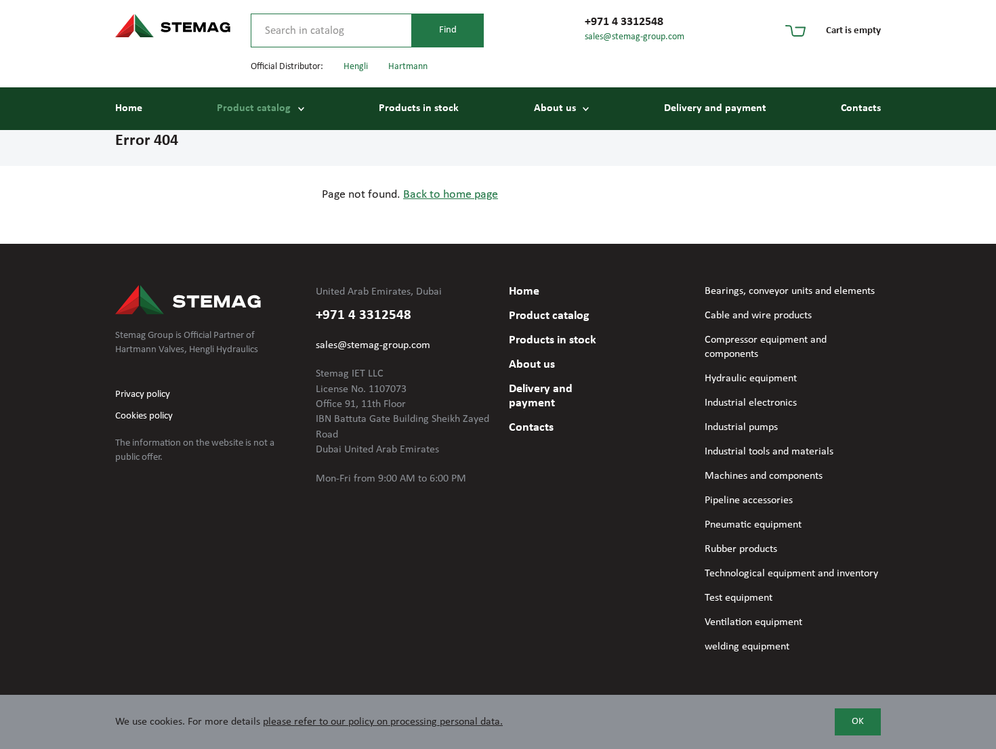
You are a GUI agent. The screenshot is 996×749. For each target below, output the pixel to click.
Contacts (861, 108)
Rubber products (741, 549)
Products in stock (419, 108)
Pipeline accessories (749, 500)
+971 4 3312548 (624, 22)
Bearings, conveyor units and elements (790, 291)
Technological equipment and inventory (791, 573)
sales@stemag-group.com (634, 37)
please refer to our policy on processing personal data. (383, 721)
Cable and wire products (758, 315)
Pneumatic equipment (753, 524)
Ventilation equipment (753, 622)
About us (555, 108)
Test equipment (738, 598)
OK (858, 721)
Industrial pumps (741, 427)
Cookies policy (144, 416)
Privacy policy (142, 394)
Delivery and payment (715, 108)
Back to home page (450, 194)
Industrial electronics (751, 403)
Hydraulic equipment (751, 378)
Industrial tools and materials (769, 451)
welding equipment (747, 646)
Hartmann (408, 67)
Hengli (356, 67)
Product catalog (254, 108)
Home (128, 108)
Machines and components (764, 476)
